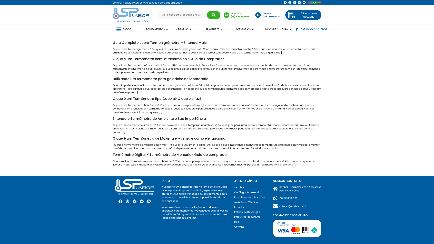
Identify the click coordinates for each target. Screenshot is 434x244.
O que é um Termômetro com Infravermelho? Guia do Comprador (168, 59)
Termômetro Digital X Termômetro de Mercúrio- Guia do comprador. (171, 154)
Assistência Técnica (246, 202)
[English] (310, 3)
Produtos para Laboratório (249, 197)
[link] (289, 2)
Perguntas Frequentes (247, 217)
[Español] (319, 3)
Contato (239, 226)
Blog (236, 222)
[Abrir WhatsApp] (425, 235)
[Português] (315, 2)
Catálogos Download (246, 192)
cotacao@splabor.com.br (293, 206)
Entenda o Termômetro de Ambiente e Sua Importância (159, 118)
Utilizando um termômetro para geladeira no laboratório (160, 78)
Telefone (266, 13)
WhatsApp (236, 13)
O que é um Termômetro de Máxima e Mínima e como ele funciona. (169, 138)
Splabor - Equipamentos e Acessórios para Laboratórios (300, 188)
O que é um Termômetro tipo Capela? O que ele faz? (157, 98)
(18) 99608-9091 (289, 198)
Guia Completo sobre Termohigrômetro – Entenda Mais (160, 42)
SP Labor (239, 187)
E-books (239, 207)
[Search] (213, 15)
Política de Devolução (247, 212)
